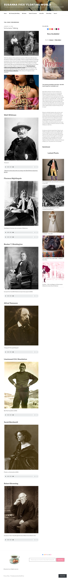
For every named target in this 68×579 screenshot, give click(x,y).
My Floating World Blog (14, 13)
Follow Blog (48, 13)
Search (55, 13)
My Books (24, 13)
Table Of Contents (33, 13)
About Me (41, 13)
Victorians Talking (11, 28)
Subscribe (60, 559)
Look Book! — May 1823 (47, 233)
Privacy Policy (7, 575)
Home (5, 13)
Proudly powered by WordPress (17, 575)
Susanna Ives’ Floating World (27, 4)
